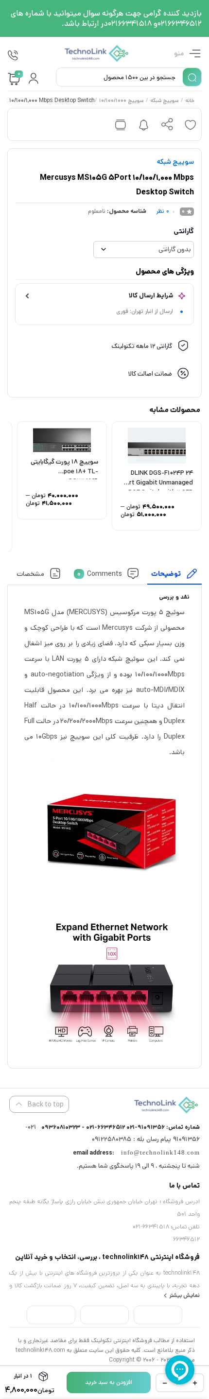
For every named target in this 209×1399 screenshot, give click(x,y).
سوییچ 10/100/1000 (121, 101)
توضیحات (166, 574)
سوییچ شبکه (164, 101)
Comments (99, 574)
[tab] (174, 576)
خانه (189, 101)
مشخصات (30, 574)
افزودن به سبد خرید (108, 1382)
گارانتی (184, 231)
